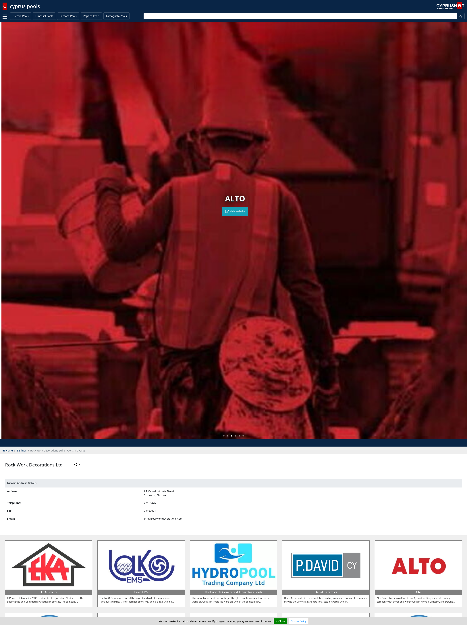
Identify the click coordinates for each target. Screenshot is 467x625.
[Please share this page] (77, 464)
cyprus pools (25, 6)
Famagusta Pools (116, 16)
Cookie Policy (298, 621)
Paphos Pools (91, 16)
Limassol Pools (44, 16)
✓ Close (280, 621)
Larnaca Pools (68, 16)
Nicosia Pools (21, 16)
